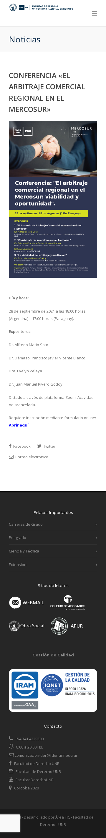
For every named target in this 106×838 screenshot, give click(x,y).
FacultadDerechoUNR (34, 779)
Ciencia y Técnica (24, 551)
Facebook (21, 446)
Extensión (17, 564)
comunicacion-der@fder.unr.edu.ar (45, 755)
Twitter (48, 446)
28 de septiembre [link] (24, 311)
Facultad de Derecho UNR (36, 763)
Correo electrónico (31, 456)
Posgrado (17, 537)
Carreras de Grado (26, 524)
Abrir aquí (19, 425)
